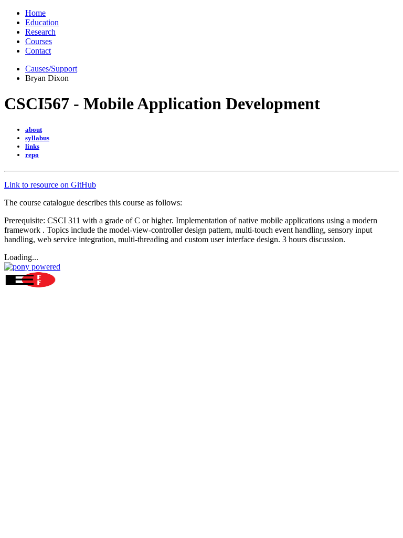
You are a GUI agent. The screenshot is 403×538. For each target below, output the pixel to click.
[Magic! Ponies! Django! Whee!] (32, 266)
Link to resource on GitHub (50, 184)
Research (40, 31)
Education (42, 22)
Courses (38, 41)
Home (35, 12)
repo (32, 155)
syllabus (37, 138)
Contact (38, 50)
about (33, 129)
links (32, 146)
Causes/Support (51, 68)
